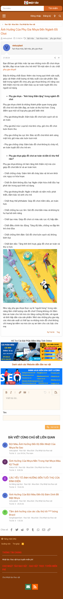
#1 (59, 58)
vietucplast (7, 38)
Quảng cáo (6, 544)
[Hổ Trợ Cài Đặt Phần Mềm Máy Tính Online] (31, 351)
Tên (4, 412)
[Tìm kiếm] (59, 16)
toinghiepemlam (15, 518)
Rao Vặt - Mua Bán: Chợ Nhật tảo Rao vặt (35, 451)
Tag (58, 332)
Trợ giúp (16, 544)
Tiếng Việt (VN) (9, 539)
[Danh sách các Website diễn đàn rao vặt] (31, 376)
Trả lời (51, 332)
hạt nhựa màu (42, 38)
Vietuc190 (13, 467)
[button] (4, 16)
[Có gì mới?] (54, 16)
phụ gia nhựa (55, 38)
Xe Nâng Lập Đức (16, 484)
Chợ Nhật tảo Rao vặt (11, 577)
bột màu (30, 38)
